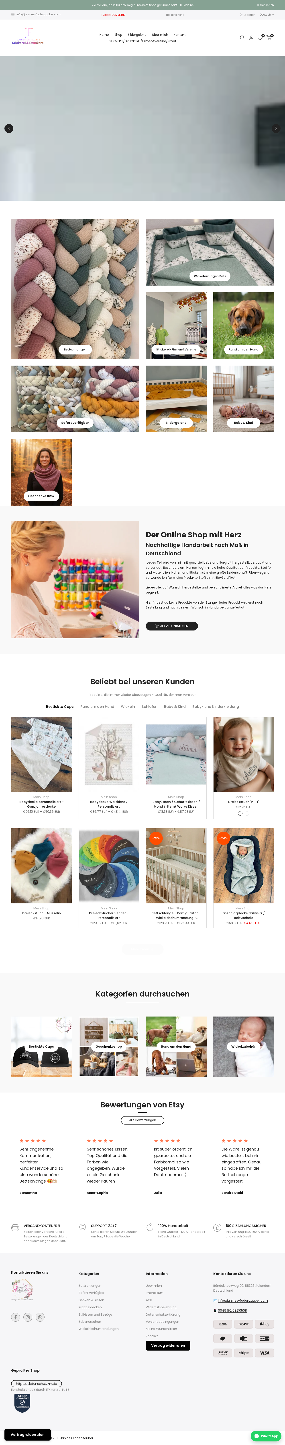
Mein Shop (41, 797)
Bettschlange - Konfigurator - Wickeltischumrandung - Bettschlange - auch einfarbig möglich (176, 915)
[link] (75, 289)
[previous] (8, 128)
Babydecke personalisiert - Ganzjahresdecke (41, 804)
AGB (149, 1300)
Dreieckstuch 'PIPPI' (243, 802)
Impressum (154, 1293)
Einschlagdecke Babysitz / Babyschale (243, 915)
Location (249, 15)
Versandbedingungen (162, 1321)
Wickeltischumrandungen (99, 1329)
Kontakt (152, 1336)
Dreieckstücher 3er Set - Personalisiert (108, 915)
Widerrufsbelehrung (161, 1307)
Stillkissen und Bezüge (95, 1314)
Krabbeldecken (90, 1307)
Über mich (154, 1285)
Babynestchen (90, 1321)
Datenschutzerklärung (163, 1314)
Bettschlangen (90, 1285)
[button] (70, 722)
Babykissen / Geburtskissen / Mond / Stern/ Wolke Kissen (176, 804)
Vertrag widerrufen (168, 1345)
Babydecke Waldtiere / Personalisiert (109, 804)
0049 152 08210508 (232, 1310)
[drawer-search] (242, 37)
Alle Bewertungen (142, 1120)
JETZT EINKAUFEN (174, 626)
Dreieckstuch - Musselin (41, 913)
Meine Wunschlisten (161, 1329)
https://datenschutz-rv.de (36, 1383)
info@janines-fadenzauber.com (38, 14)
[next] (276, 128)
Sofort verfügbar (91, 1293)
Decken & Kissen (91, 1300)
